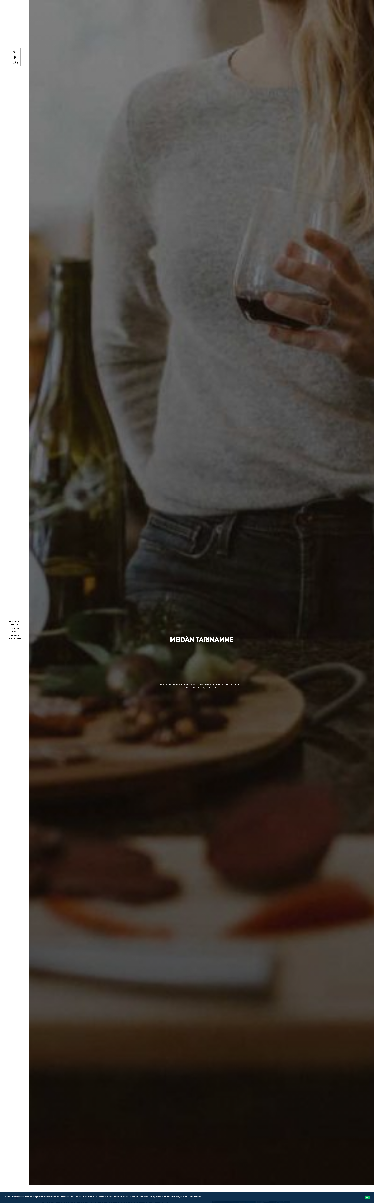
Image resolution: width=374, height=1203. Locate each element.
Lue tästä (132, 1197)
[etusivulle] (15, 57)
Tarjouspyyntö (15, 621)
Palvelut (15, 628)
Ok (367, 1197)
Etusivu (14, 625)
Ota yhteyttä (14, 639)
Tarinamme (15, 635)
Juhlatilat (15, 632)
